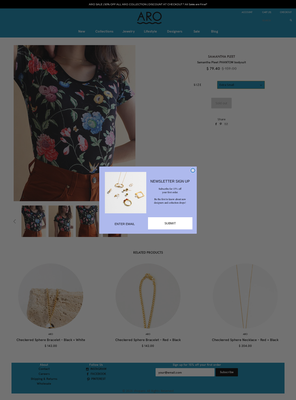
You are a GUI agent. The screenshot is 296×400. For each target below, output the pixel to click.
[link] (125, 192)
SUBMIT (170, 223)
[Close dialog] (193, 170)
